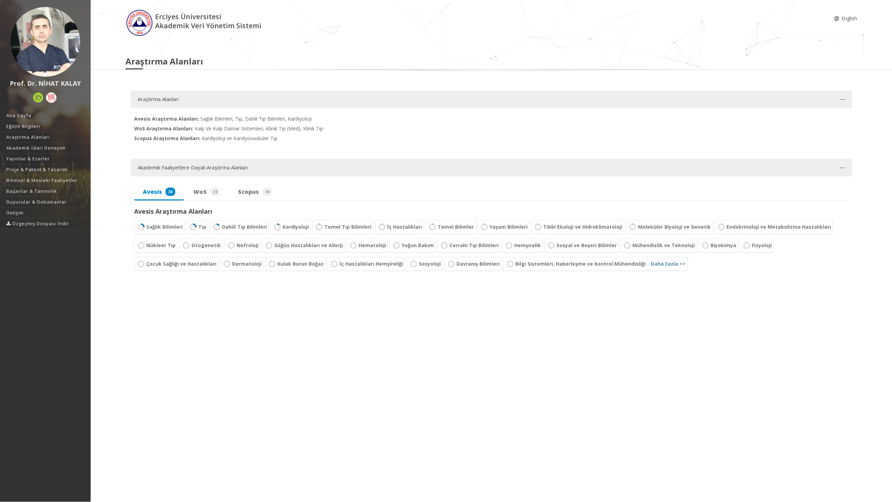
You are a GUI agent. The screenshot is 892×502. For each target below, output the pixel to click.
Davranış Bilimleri (478, 263)
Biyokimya (723, 245)
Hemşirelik (527, 245)
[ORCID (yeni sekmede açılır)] (38, 97)
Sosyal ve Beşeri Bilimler (586, 245)
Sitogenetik (206, 245)
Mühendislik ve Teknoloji (663, 245)
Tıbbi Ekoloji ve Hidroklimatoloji (582, 226)
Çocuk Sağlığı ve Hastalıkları (181, 263)
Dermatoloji (247, 263)
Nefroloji (248, 245)
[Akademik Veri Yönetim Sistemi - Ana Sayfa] (140, 22)
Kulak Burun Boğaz (300, 263)
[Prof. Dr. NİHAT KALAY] (45, 42)
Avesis (157, 192)
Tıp (202, 226)
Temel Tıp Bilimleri (347, 226)
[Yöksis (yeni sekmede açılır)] (51, 97)
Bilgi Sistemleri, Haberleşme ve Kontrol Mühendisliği (580, 263)
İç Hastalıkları (404, 226)
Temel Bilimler (456, 226)
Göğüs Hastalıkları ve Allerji (308, 245)
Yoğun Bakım (418, 245)
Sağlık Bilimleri (164, 226)
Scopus (253, 192)
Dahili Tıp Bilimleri (244, 226)
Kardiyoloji (296, 226)
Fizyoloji (762, 245)
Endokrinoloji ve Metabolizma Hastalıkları (778, 226)
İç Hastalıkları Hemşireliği (371, 263)
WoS (205, 192)
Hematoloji (372, 245)
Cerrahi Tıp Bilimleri (474, 245)
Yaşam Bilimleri (509, 226)
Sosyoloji (430, 263)
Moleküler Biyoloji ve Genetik (674, 226)
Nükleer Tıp (161, 245)
